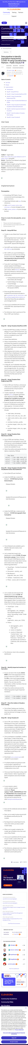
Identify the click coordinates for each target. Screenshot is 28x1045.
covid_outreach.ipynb (16, 757)
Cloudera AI (8, 67)
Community (6, 12)
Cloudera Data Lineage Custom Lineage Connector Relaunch (14, 908)
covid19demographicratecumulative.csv (15, 297)
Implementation (9, 87)
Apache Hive (15, 65)
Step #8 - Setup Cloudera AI (13, 117)
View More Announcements (14, 923)
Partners (20, 12)
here (20, 201)
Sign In (4, 22)
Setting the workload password (14, 799)
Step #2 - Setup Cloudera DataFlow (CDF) (17, 94)
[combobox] (14, 40)
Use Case (8, 82)
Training (14, 12)
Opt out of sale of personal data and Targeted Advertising (14, 1033)
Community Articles (7, 48)
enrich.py (11, 394)
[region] (14, 1025)
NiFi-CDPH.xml (8, 249)
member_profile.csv (12, 209)
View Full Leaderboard (14, 968)
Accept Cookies (14, 1041)
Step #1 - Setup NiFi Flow (13, 91)
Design (7, 84)
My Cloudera (5, 1005)
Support (14, 16)
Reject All (14, 1037)
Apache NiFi (21, 65)
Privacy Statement (19, 1029)
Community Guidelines (9, 999)
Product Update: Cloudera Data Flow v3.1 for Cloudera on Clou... (12, 919)
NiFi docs (17, 269)
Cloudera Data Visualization (18, 67)
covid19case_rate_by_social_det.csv (16, 295)
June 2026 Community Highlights (10, 903)
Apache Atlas (9, 65)
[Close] (26, 1008)
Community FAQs (7, 1002)
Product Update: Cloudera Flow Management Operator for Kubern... (13, 913)
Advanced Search (5, 44)
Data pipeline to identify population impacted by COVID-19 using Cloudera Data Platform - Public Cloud (13, 59)
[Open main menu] (26, 23)
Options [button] (6, 52)
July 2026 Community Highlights (10, 898)
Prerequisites (10, 89)
